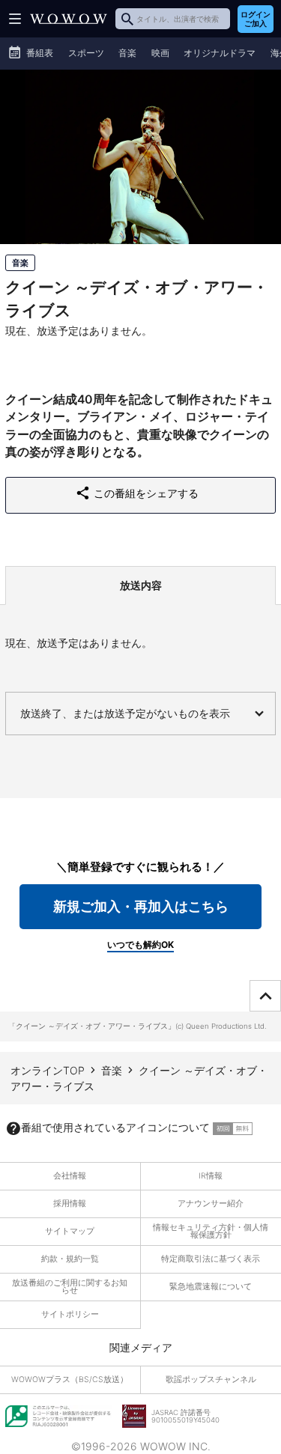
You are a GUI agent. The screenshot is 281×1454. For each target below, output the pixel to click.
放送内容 (141, 585)
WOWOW (68, 18)
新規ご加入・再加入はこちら (141, 906)
